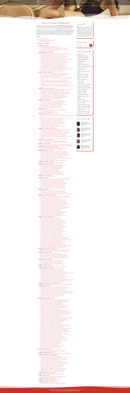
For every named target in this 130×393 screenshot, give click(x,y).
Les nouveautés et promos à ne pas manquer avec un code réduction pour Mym (55, 74)
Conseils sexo (45, 108)
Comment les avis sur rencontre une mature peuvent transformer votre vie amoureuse (56, 328)
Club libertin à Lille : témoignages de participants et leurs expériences (53, 368)
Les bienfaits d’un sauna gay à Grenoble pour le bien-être (51, 46)
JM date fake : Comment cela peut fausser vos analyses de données (52, 321)
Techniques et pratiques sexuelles (49, 378)
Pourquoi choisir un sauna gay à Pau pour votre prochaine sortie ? (52, 119)
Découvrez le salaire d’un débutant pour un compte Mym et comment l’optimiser (55, 204)
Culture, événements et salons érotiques (50, 128)
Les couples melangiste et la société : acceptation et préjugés (51, 261)
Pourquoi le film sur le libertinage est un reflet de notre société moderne (53, 220)
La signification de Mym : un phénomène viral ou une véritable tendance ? (54, 202)
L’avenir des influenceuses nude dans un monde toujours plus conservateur (54, 215)
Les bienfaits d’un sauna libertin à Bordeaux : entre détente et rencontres (54, 369)
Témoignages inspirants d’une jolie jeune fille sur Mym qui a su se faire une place (55, 53)
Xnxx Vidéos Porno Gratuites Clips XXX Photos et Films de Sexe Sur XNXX (54, 271)
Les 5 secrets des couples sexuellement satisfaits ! (49, 112)
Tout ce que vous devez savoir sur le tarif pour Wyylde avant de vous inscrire (54, 301)
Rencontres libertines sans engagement (50, 354)
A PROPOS (65, 2)
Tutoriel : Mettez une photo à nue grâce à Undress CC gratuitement (53, 174)
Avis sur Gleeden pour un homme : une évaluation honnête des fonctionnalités (54, 333)
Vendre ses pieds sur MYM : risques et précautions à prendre (51, 173)
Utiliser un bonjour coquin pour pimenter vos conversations (51, 106)
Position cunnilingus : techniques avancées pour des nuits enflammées (53, 258)
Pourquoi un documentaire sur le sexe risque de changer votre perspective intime (55, 154)
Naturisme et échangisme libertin (49, 216)
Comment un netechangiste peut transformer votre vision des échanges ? (54, 246)
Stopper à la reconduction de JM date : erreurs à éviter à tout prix (52, 54)
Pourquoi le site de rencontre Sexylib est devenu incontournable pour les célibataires (56, 312)
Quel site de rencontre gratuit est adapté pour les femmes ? (51, 341)
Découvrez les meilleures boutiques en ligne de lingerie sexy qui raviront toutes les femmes (57, 193)
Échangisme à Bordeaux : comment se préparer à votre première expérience (54, 238)
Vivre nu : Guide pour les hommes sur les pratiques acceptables (52, 162)
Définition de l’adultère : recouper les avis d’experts (50, 382)
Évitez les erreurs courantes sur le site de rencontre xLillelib (51, 322)
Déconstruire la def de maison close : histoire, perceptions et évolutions (53, 212)
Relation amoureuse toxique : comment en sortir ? (49, 297)
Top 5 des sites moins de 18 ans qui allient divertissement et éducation (53, 147)
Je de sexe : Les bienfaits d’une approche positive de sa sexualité (52, 157)
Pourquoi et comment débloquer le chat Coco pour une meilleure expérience (54, 57)
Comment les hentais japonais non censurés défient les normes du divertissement (55, 207)
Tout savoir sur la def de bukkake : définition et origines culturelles (52, 270)
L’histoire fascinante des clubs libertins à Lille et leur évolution (52, 224)
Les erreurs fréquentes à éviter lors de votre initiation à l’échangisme (53, 230)
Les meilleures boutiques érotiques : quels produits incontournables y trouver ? (55, 84)
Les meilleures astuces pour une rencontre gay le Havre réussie (52, 349)
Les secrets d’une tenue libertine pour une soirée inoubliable (51, 356)
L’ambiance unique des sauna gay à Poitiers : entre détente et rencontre (53, 186)
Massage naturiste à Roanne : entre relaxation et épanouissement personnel (54, 155)
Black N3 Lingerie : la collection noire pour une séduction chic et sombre (53, 192)
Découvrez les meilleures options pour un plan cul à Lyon (51, 323)
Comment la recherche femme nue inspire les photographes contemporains (54, 138)
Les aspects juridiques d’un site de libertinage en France (50, 360)
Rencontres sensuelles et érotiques (49, 372)
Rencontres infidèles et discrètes (49, 352)
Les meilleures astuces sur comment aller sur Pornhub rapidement (52, 277)
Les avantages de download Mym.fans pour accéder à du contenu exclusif (54, 64)
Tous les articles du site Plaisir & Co (45, 41)
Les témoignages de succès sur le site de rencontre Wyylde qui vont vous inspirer (55, 313)
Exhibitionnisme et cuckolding (48, 161)
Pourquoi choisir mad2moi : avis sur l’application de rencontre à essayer (53, 340)
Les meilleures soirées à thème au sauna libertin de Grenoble (51, 229)
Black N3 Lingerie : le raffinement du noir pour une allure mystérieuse (53, 190)
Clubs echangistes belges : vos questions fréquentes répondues (52, 243)
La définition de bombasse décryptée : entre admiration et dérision (52, 286)
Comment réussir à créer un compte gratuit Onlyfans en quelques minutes (54, 206)
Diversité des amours (46, 143)
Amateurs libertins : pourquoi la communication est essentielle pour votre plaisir (55, 92)
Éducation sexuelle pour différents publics (50, 146)
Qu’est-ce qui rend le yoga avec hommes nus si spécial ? (50, 217)
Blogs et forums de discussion (48, 52)
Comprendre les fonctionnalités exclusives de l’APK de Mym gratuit (52, 205)
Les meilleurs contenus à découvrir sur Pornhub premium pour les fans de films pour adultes (57, 279)
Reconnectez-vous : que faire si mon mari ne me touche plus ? (52, 295)
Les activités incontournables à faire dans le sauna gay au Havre (52, 185)
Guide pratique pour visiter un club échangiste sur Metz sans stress (53, 236)
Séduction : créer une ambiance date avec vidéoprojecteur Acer (52, 103)
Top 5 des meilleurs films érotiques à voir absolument (50, 209)
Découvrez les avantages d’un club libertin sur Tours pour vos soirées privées (54, 362)
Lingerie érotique (46, 189)
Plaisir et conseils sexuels (47, 252)
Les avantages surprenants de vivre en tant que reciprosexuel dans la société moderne (56, 144)
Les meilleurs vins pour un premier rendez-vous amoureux (51, 347)
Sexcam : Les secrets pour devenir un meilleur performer (51, 253)
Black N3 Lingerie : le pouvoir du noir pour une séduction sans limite (53, 191)
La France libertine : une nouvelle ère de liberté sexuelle (50, 235)
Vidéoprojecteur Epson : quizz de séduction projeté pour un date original (54, 104)
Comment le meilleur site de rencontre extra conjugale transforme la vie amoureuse (55, 353)
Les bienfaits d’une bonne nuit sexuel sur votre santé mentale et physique (54, 49)
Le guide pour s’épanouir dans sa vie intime (46, 40)
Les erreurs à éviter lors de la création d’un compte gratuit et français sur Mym (55, 61)
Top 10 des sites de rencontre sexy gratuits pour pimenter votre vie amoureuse (55, 305)
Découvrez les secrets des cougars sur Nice (48, 127)
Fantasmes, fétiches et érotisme (48, 163)
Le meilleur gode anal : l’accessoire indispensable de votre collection (53, 95)
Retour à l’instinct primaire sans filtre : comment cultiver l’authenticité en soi (54, 47)
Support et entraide (46, 375)
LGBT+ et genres (46, 177)
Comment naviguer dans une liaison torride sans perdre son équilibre (53, 383)
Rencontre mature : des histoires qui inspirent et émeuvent (51, 339)
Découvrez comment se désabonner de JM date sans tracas (51, 377)
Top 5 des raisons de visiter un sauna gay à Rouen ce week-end (52, 114)
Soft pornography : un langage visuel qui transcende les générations (53, 268)
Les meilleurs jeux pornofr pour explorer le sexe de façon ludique (52, 90)
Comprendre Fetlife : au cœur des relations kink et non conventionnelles (53, 266)
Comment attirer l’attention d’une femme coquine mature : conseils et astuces (54, 330)
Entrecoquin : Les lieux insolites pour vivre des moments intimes (52, 374)
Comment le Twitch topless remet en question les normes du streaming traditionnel (55, 129)
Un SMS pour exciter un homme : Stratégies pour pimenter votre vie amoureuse (55, 256)
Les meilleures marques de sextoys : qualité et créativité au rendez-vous (53, 96)
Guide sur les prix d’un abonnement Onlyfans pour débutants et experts (53, 376)
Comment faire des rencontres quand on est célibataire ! (51, 346)
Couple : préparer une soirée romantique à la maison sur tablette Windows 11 (54, 287)
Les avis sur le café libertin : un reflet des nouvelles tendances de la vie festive (54, 132)
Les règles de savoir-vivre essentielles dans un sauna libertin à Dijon (53, 227)
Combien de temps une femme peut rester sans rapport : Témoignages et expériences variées (57, 291)
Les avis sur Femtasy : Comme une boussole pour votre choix (51, 214)
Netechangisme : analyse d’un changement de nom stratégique (52, 247)
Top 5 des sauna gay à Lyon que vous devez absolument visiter (52, 302)
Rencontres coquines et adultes (48, 298)
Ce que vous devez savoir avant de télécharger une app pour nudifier (53, 73)
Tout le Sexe (57, 34)
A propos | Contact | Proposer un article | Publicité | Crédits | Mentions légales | (63, 389)
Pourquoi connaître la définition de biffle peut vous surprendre (52, 167)
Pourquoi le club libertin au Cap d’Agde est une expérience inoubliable (53, 221)
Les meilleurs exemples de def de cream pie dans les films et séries (52, 282)
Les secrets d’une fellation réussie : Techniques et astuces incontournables (54, 142)
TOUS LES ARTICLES (75, 2)
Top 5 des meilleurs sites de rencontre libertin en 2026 (50, 355)
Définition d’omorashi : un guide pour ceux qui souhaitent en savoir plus (53, 165)
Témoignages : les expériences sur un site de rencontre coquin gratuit (53, 306)
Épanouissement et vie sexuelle (48, 150)
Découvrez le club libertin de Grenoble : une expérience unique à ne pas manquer (55, 363)
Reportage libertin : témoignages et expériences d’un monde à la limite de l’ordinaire (55, 245)
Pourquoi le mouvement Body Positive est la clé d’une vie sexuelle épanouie (54, 152)
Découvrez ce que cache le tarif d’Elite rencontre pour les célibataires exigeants (55, 324)
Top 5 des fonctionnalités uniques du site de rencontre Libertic (52, 304)
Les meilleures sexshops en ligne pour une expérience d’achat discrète (53, 81)
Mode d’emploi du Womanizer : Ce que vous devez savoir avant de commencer (55, 97)
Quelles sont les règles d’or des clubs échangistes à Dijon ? (51, 219)
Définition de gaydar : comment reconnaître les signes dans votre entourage (54, 251)
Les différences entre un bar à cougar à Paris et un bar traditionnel (52, 122)
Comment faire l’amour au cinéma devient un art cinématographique (53, 208)
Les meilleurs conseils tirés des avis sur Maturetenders (50, 315)
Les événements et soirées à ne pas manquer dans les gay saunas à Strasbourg (54, 131)
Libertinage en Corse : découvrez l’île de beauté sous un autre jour (52, 371)
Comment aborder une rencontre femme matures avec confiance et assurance (54, 338)
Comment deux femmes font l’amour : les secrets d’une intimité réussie (53, 290)
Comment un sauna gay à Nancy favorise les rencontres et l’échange (53, 188)
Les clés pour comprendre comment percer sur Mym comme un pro (53, 75)
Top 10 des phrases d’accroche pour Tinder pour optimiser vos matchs (53, 101)
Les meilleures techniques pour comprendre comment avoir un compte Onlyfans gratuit (56, 59)
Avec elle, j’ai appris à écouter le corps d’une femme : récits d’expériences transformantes (56, 158)
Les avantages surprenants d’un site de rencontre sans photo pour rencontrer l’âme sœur (57, 317)
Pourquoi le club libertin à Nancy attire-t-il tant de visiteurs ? (51, 222)
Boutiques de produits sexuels (48, 72)
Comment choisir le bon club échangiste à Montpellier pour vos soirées (53, 242)
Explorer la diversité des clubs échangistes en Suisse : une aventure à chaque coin (55, 237)
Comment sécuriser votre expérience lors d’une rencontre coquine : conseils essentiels (56, 325)
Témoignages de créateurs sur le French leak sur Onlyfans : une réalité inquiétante (55, 196)
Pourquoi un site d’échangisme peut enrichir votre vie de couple (52, 260)
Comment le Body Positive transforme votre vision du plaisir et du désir (53, 151)
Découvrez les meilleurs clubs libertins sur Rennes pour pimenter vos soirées (54, 361)
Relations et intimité (46, 285)
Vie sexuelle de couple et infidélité (49, 380)
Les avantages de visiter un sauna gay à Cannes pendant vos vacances (53, 184)
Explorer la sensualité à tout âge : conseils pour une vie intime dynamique (54, 160)
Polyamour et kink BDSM (82, 92)
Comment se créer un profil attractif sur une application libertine (52, 366)
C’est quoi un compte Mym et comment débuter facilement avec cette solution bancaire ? (56, 68)
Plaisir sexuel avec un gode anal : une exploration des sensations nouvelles (54, 254)
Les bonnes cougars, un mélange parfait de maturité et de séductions (53, 126)
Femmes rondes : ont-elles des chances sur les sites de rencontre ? (52, 345)
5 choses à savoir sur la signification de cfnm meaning (50, 169)
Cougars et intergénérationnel (48, 113)
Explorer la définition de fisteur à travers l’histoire (49, 170)
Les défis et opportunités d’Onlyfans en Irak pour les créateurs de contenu (54, 201)
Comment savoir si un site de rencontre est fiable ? (50, 344)
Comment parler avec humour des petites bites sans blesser (51, 105)
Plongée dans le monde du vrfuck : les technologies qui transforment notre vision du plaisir (57, 89)
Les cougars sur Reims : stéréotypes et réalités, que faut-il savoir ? (52, 123)
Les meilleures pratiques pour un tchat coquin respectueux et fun (52, 316)
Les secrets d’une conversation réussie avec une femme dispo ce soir (53, 337)
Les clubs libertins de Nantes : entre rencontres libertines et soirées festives (54, 359)
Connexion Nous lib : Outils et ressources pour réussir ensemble (52, 70)
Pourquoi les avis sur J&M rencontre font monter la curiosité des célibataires (54, 310)
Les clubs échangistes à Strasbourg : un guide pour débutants (52, 232)
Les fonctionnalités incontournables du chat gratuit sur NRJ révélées (53, 60)
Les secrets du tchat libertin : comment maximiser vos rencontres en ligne (54, 314)
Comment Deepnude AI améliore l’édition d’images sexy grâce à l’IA (52, 171)
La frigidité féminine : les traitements (47, 51)
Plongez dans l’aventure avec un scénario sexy (49, 159)
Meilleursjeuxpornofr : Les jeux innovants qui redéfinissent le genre (53, 275)
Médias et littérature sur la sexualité (49, 194)
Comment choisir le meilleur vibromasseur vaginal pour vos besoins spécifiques (55, 93)
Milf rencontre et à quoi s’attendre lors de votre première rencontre (53, 336)
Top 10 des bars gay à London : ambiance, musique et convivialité (52, 180)
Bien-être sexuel (46, 45)
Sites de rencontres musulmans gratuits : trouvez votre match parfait (53, 351)
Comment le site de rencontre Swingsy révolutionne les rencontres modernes (54, 329)
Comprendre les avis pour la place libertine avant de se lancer (52, 367)
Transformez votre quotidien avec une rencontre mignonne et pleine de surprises (55, 300)
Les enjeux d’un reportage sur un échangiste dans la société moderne (53, 231)
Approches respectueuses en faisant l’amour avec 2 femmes (51, 262)
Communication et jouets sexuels (49, 88)
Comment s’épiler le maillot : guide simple (48, 176)
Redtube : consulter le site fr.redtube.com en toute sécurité (51, 269)
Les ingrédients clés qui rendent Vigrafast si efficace (50, 76)
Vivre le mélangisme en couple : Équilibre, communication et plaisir (52, 263)
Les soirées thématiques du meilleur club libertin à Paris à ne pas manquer (54, 225)
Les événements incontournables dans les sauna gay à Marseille (52, 130)
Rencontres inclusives (47, 348)
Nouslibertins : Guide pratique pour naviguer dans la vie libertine (52, 370)
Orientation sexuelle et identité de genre (50, 248)
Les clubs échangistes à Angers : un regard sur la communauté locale (53, 233)
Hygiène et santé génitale (47, 175)
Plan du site (79, 389)
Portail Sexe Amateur (47, 34)
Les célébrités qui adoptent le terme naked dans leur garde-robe (52, 213)
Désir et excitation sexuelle (48, 139)
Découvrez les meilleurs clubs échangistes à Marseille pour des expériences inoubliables (56, 239)
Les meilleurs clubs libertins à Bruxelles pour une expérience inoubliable (53, 357)
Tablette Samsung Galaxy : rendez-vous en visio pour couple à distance (53, 293)
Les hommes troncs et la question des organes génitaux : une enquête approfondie (55, 178)
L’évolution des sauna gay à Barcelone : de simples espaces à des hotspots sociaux (55, 197)
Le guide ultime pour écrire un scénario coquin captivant (51, 168)
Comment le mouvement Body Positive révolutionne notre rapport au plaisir (54, 153)
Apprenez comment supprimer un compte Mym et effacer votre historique (54, 69)
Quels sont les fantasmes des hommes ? (48, 111)
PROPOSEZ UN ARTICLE (87, 2)
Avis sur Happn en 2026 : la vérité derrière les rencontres (51, 332)
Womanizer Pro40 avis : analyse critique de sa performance (51, 98)
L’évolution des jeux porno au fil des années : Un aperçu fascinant (52, 281)
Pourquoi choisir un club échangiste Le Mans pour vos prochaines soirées (54, 223)
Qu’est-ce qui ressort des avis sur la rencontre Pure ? (50, 308)
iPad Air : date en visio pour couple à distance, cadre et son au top (52, 289)
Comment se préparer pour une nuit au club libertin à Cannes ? (52, 364)
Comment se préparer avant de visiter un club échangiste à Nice (52, 240)
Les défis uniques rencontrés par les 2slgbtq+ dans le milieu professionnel (54, 183)
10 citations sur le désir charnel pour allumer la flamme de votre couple (53, 140)
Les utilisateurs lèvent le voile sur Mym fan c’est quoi (50, 198)
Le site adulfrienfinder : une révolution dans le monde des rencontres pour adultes (55, 320)
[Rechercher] (90, 45)
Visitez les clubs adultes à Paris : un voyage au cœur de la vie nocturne (53, 299)
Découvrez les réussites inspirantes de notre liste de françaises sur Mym (53, 67)
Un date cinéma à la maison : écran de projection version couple (52, 294)
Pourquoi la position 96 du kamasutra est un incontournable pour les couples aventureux (56, 284)
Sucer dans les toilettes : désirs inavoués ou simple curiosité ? (52, 166)
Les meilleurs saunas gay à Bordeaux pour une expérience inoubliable (53, 182)
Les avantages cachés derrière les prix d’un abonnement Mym (52, 65)
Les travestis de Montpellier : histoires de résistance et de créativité (53, 181)
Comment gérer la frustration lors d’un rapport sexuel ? (50, 50)
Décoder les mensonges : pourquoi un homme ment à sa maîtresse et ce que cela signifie (56, 292)
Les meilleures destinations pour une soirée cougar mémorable (52, 121)
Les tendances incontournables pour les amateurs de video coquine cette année (55, 276)
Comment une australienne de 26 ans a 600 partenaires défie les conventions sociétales (56, 145)
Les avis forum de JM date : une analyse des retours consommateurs (53, 62)
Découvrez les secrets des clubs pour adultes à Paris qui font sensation (53, 134)
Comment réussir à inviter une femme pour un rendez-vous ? (51, 107)
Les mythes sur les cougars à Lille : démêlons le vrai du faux (51, 120)
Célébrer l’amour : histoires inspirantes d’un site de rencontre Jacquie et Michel (55, 331)
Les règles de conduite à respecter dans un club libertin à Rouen (52, 228)
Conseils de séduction (47, 99)
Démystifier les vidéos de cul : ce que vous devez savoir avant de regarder (54, 278)
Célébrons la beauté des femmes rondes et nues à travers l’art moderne (53, 135)
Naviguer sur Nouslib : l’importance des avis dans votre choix (51, 58)
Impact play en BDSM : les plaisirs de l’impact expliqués (50, 379)
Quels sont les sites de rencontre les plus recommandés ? (51, 343)
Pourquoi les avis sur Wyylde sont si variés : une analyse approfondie (53, 309)
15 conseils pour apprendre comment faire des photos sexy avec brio (53, 100)
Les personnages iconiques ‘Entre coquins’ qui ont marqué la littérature (53, 200)
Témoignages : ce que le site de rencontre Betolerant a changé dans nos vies (54, 307)
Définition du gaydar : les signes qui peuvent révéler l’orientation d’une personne (55, 250)
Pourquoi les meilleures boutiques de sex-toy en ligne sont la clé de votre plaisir (55, 80)
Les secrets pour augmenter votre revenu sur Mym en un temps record (53, 199)
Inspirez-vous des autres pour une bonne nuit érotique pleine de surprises (54, 255)
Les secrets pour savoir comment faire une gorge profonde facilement (53, 109)
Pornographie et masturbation (48, 267)
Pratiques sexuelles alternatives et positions (51, 283)
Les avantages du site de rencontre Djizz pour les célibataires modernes (53, 318)
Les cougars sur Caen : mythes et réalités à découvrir (50, 124)
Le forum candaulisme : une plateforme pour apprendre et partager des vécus (54, 66)
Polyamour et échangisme (47, 259)
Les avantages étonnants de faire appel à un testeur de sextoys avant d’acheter (55, 91)
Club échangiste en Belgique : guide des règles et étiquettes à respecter (53, 244)
